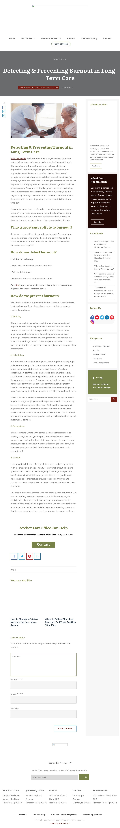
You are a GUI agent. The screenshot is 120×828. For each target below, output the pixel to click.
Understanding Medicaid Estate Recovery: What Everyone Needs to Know (104, 278)
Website (15, 708)
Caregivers (97, 358)
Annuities (96, 350)
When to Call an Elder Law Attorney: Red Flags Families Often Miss (60, 606)
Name (17, 679)
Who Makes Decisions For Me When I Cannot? (104, 267)
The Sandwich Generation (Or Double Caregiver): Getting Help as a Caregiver (104, 292)
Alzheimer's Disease (101, 346)
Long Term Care (26, 87)
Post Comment (65, 728)
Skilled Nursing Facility (46, 87)
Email (17, 694)
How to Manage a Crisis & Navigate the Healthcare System (26, 606)
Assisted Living (99, 354)
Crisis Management (101, 362)
